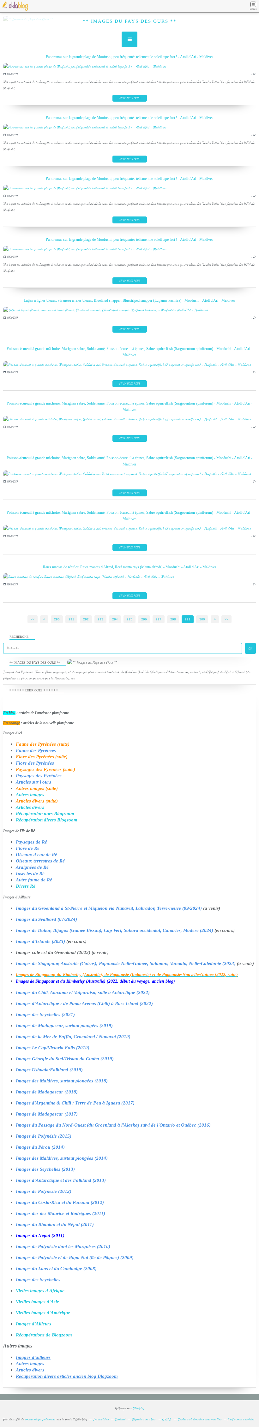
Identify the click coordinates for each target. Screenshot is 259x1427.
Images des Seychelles (38, 1279)
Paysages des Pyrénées (39, 775)
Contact (120, 1419)
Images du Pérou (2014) (40, 1147)
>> (226, 619)
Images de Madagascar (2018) (47, 1091)
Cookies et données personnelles (200, 1419)
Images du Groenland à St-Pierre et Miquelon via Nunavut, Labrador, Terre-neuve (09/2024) (109, 908)
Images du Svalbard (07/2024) (46, 919)
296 (144, 619)
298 (173, 619)
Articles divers (30, 807)
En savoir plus (129, 98)
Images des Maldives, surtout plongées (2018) (62, 1080)
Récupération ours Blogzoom (45, 813)
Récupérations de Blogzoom (44, 1334)
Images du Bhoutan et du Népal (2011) (55, 1224)
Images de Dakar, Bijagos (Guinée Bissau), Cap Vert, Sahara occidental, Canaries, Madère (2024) (114, 930)
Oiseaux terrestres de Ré (40, 860)
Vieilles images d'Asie (37, 1301)
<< (32, 619)
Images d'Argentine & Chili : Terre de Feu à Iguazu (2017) (75, 1102)
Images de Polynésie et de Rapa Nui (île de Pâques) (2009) (75, 1257)
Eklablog (138, 1408)
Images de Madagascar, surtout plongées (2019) (64, 1025)
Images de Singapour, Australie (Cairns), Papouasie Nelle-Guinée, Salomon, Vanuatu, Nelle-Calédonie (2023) (126, 963)
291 (71, 619)
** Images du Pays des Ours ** (130, 21)
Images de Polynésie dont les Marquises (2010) (63, 1246)
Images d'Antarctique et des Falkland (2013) (61, 1180)
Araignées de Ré (32, 867)
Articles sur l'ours (33, 782)
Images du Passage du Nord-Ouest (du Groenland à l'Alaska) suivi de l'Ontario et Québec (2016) (113, 1125)
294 (115, 619)
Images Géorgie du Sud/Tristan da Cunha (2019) (65, 1058)
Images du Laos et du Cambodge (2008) (56, 1268)
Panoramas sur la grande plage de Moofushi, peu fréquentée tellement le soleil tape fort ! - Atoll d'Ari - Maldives (129, 57)
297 (158, 619)
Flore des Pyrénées (35, 763)
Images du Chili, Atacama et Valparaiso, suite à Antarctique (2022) (83, 992)
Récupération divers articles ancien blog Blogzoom (67, 1376)
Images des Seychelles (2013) (45, 1169)
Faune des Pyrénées (36, 750)
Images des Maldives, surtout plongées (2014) (62, 1158)
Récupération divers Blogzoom (46, 819)
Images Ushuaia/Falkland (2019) (49, 1069)
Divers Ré (25, 886)
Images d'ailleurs (33, 1357)
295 (129, 619)
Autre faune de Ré (34, 879)
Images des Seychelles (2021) (45, 1014)
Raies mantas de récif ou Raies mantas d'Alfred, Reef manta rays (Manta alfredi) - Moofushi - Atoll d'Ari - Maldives (129, 567)
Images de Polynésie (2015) (43, 1136)
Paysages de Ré (31, 841)
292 (86, 619)
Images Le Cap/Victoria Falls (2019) (52, 1047)
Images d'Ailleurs (33, 1323)
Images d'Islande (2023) (40, 941)
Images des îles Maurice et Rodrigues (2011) (60, 1213)
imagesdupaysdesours (40, 1419)
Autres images (30, 794)
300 (202, 619)
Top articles (101, 1419)
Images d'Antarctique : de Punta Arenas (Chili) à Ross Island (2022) (84, 1003)
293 (100, 619)
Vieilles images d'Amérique (43, 1312)
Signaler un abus (144, 1419)
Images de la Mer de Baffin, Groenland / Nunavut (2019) (73, 1036)
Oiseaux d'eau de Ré (36, 854)
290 (57, 619)
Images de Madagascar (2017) (47, 1113)
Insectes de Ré (30, 873)
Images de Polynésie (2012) (43, 1191)
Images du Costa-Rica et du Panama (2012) (60, 1202)
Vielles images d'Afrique (40, 1290)
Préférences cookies (241, 1419)
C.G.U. (167, 1419)
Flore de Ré (27, 848)
